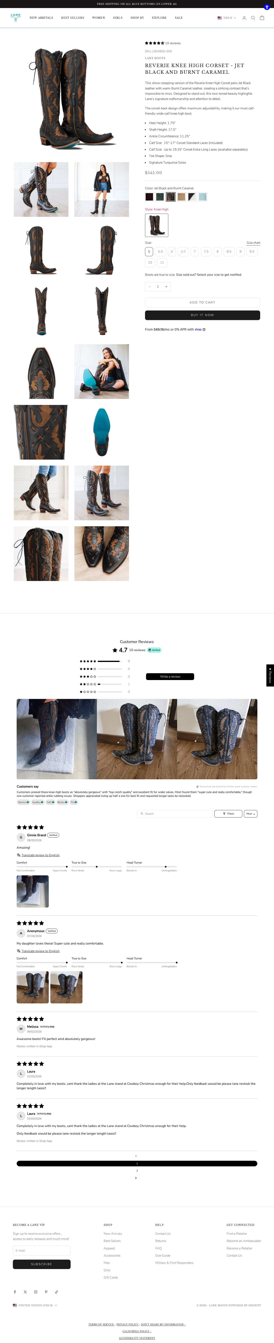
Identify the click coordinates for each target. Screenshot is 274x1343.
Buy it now (202, 315)
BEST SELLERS (72, 17)
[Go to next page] (137, 1178)
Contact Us (163, 1233)
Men (107, 1263)
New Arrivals (113, 1233)
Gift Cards (111, 1277)
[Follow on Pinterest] (46, 1292)
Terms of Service (101, 1324)
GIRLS (118, 17)
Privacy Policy (128, 1324)
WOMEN (98, 17)
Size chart (253, 242)
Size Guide (162, 1255)
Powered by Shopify (244, 1305)
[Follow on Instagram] (36, 1292)
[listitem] (57, 739)
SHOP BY (137, 17)
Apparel (109, 1248)
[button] (155, 43)
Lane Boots (155, 58)
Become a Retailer (239, 1248)
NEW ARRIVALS (41, 17)
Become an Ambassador (244, 1241)
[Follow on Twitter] (25, 1292)
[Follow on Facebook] (15, 1292)
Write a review (170, 676)
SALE (179, 17)
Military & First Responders (174, 1263)
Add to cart (203, 302)
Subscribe (41, 1264)
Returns (160, 1241)
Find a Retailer (237, 1233)
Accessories (112, 1255)
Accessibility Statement (137, 1338)
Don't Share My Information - (163, 1324)
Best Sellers (112, 1241)
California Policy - (137, 1331)
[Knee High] (156, 225)
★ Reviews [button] (270, 675)
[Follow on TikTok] (57, 1292)
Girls (107, 1270)
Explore (159, 17)
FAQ (158, 1248)
